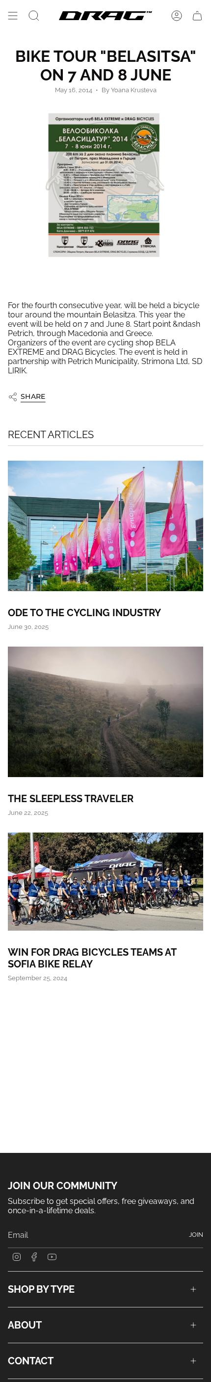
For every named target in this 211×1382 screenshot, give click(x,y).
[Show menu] (13, 15)
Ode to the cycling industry (84, 613)
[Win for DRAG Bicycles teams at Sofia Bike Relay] (105, 882)
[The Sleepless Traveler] (105, 712)
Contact (30, 1361)
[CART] (197, 15)
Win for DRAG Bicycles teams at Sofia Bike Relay (92, 958)
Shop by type (41, 1289)
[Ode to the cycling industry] (105, 526)
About (25, 1325)
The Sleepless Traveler (70, 799)
